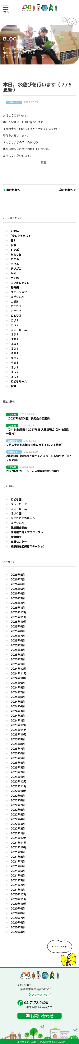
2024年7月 (18, 692)
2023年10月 (18, 734)
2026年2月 (18, 603)
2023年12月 (18, 725)
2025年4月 (18, 650)
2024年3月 (18, 711)
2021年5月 (18, 871)
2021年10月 (18, 847)
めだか (15, 278)
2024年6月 (18, 697)
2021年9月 (18, 852)
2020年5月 (18, 927)
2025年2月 (18, 659)
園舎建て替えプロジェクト (27, 532)
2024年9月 (18, 683)
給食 (13, 386)
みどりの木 (17, 297)
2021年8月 (18, 856)
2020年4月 (18, 932)
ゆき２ (15, 358)
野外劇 (15, 287)
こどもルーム (19, 381)
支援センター (19, 541)
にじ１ (15, 320)
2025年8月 (18, 631)
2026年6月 (18, 584)
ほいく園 (16, 513)
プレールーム (19, 330)
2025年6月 (18, 640)
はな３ (15, 344)
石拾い (15, 231)
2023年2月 (18, 772)
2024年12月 (18, 668)
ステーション (19, 292)
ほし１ (15, 367)
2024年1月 (18, 720)
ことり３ (16, 315)
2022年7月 (18, 805)
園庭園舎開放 (19, 527)
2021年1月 (18, 889)
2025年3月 (18, 654)
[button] (5, 7)
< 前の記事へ (11, 189)
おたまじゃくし (20, 283)
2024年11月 (18, 673)
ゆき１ (15, 353)
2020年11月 (18, 899)
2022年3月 (18, 824)
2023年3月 (18, 767)
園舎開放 (16, 537)
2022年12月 (18, 781)
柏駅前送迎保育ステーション (28, 546)
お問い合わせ (41, 1016)
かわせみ (16, 254)
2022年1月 (18, 833)
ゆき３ (15, 362)
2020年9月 (18, 908)
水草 (13, 245)
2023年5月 (18, 758)
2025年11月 (18, 617)
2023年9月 (18, 739)
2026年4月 (18, 593)
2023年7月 (18, 748)
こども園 (16, 499)
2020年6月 (18, 922)
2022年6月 (18, 809)
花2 (13, 240)
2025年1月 (18, 664)
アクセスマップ (41, 994)
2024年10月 (18, 678)
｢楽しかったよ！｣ (21, 236)
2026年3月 (18, 598)
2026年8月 (18, 574)
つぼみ (15, 301)
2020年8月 (18, 913)
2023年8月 (18, 744)
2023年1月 (18, 777)
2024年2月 (18, 715)
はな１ (15, 334)
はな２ (15, 339)
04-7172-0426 (36, 1003)
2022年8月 (18, 800)
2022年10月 (18, 791)
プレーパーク (19, 504)
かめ (13, 273)
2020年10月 (18, 903)
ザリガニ (16, 268)
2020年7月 (18, 918)
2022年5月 (18, 814)
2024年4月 (18, 706)
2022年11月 (18, 786)
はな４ (15, 348)
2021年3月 (18, 880)
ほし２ (15, 372)
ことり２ (16, 311)
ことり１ (16, 306)
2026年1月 (18, 607)
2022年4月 (18, 819)
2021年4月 (18, 875)
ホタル (15, 264)
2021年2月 (18, 885)
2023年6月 (18, 753)
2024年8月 (18, 687)
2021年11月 (18, 842)
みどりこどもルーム (23, 518)
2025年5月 (18, 645)
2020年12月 (18, 894)
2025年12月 (18, 612)
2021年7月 (18, 861)
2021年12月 (18, 838)
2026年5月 (18, 589)
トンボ (15, 250)
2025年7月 (18, 636)
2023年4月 (18, 762)
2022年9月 (18, 795)
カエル (15, 259)
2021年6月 (18, 866)
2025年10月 (18, 621)
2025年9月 (18, 626)
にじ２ (15, 325)
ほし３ (15, 377)
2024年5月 (18, 701)
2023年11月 (18, 730)
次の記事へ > (67, 189)
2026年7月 (18, 579)
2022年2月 (18, 828)
